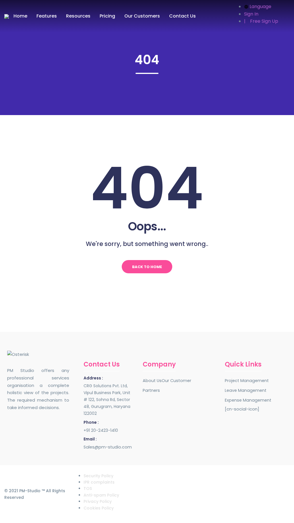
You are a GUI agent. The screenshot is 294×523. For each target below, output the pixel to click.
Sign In (251, 14)
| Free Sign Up (261, 21)
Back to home (147, 267)
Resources (78, 16)
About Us (152, 380)
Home (20, 16)
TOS (88, 488)
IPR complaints (99, 482)
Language (260, 6)
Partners (151, 390)
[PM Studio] (6, 16)
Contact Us (182, 16)
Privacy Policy (98, 501)
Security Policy (98, 476)
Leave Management (245, 390)
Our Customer (176, 380)
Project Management (247, 380)
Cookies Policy (99, 508)
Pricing (107, 16)
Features (46, 16)
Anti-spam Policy (101, 495)
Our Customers (142, 16)
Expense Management (248, 400)
